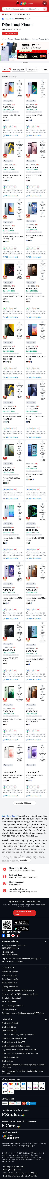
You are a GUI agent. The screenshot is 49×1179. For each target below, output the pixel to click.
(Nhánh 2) (10, 955)
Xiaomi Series (7, 39)
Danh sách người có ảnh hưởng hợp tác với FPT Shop (23, 1013)
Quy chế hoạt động (9, 975)
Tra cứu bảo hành (9, 1002)
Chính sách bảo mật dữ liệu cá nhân (16, 1046)
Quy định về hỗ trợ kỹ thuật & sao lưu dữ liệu (19, 1050)
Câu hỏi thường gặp (9, 1009)
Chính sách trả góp (9, 1031)
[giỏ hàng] (44, 3)
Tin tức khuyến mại (9, 983)
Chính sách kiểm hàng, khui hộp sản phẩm (18, 1034)
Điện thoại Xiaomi (9, 816)
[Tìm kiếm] (45, 9)
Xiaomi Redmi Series (23, 39)
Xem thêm (23, 860)
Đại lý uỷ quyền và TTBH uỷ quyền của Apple (20, 994)
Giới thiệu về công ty (10, 971)
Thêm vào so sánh (11, 136)
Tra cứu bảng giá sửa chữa (12, 1006)
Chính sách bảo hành (10, 1023)
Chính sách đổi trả (9, 1027)
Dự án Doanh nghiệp (10, 979)
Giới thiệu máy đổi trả (10, 987)
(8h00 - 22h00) (13, 961)
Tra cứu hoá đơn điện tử (11, 998)
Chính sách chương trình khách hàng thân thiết (20, 1053)
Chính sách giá (7, 1061)
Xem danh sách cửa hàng (23, 913)
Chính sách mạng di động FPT (13, 1042)
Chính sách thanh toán (10, 1057)
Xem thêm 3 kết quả (23, 803)
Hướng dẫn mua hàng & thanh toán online (18, 990)
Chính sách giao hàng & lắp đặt (14, 1038)
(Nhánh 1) (10, 948)
